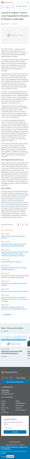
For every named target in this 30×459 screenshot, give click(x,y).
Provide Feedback (20, 403)
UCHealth (21, 195)
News (13, 7)
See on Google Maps (6, 397)
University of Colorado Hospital (18, 202)
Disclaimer (21, 444)
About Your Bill (19, 405)
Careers (3, 410)
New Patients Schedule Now (15, 382)
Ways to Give (4, 408)
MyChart (18, 401)
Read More (4, 356)
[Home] (7, 2)
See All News (7, 314)
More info (3, 453)
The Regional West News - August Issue (11, 261)
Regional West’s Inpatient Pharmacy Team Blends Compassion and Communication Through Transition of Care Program (15, 299)
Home (3, 7)
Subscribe (15, 432)
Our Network (8, 7)
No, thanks (10, 456)
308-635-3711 (8, 387)
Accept (3, 456)
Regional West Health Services (9, 163)
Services (3, 401)
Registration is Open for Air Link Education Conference (14, 291)
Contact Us (19, 408)
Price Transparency (21, 410)
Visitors (3, 405)
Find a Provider (21, 378)
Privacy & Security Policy (12, 444)
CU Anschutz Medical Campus (11, 204)
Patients (3, 403)
